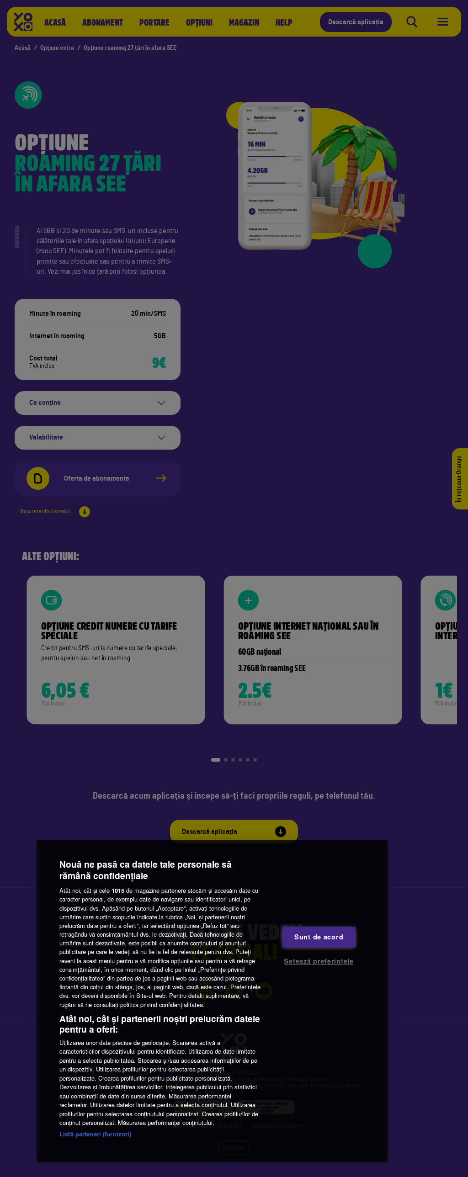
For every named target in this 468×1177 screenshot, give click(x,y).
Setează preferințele (318, 960)
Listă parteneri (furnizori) (95, 1133)
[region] (212, 1001)
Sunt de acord (318, 936)
